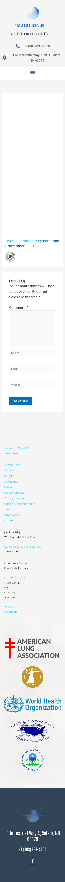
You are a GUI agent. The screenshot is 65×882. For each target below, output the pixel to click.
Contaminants (12, 465)
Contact (8, 520)
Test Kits (9, 470)
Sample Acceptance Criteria (19, 503)
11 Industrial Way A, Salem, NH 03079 (32, 836)
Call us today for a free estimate (23, 546)
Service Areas (12, 515)
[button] (32, 72)
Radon (8, 487)
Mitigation (10, 476)
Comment (18, 307)
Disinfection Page (14, 492)
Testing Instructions (15, 498)
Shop (7, 509)
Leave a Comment (20, 240)
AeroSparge (11, 481)
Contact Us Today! (14, 577)
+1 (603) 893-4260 (32, 849)
